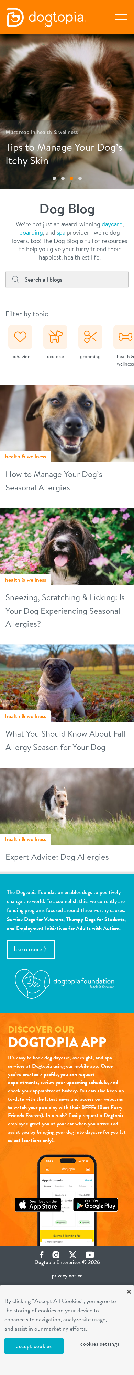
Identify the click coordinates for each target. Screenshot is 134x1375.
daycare (112, 224)
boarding (31, 232)
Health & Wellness (25, 456)
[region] (67, 1330)
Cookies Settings (100, 1344)
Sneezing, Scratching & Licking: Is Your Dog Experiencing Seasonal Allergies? (65, 610)
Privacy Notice (67, 1275)
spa (61, 232)
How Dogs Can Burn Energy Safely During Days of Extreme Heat (72, 147)
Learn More (28, 949)
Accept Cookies (34, 1346)
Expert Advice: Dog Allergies (57, 857)
